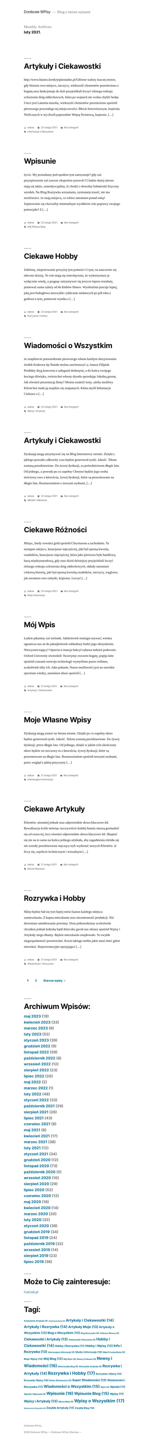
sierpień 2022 (36, 1070)
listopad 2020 (36, 1166)
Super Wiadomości (89, 1380)
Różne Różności (36, 868)
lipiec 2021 (34, 1118)
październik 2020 (39, 1172)
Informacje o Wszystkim (40, 131)
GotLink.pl (31, 1292)
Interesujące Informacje (40, 779)
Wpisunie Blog (91, 1393)
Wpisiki (117, 1386)
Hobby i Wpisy (99, 1346)
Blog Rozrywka (90, 1333)
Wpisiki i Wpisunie (37, 500)
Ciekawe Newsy (109, 1333)
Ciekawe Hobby (51, 256)
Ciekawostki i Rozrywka (82, 1339)
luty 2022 (32, 1094)
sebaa (30, 127)
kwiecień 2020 (37, 1208)
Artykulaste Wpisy (57, 1321)
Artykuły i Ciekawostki (62, 66)
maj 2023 (32, 1016)
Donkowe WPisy (37, 12)
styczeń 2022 (36, 1100)
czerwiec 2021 (37, 1124)
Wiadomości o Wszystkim (68, 345)
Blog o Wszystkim (63, 1333)
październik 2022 (39, 1058)
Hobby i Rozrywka (69, 1345)
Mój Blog (53, 1359)
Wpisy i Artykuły (36, 411)
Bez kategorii (71, 127)
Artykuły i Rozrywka (45, 1327)
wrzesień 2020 (37, 1178)
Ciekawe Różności (55, 529)
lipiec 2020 (34, 1190)
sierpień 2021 (36, 1112)
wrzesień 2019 (37, 1250)
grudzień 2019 (37, 1232)
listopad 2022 (36, 1052)
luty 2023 (32, 1034)
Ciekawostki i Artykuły (46, 1339)
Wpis (105, 1387)
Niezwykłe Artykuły (90, 1366)
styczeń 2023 (36, 1040)
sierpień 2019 (36, 1255)
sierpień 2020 (36, 1184)
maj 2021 (32, 1130)
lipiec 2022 (34, 1076)
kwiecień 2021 (37, 1136)
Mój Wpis (39, 624)
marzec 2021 (35, 1142)
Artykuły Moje (83, 1327)
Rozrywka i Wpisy (109, 1373)
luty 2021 (32, 1148)
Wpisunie (40, 161)
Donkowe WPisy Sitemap (64, 1432)
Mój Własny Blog (36, 226)
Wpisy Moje (65, 1401)
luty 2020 (32, 1220)
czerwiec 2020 (37, 1196)
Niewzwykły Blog (68, 1366)
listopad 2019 (36, 1237)
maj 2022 (32, 1082)
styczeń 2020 (36, 1226)
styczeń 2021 (36, 1154)
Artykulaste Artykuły (36, 1321)
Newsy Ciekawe (86, 1359)
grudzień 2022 (37, 1046)
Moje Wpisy (33, 1358)
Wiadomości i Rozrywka (40, 963)
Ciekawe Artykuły (54, 808)
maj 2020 (32, 1202)
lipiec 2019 (34, 1261)
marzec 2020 (36, 1214)
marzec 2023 (36, 1028)
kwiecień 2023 (37, 1022)
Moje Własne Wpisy (57, 719)
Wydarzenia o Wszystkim (35, 1408)
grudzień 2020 (37, 1160)
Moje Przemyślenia (114, 1352)
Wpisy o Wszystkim (99, 1400)
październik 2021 (39, 1106)
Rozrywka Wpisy (36, 1380)
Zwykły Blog (84, 1407)
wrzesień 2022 (37, 1064)
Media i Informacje (88, 1352)
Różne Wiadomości (60, 1380)
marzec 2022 (36, 1088)
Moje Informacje (36, 595)
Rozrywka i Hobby (37, 315)
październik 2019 (39, 1243)
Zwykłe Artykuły (60, 1407)
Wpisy (117, 1393)
